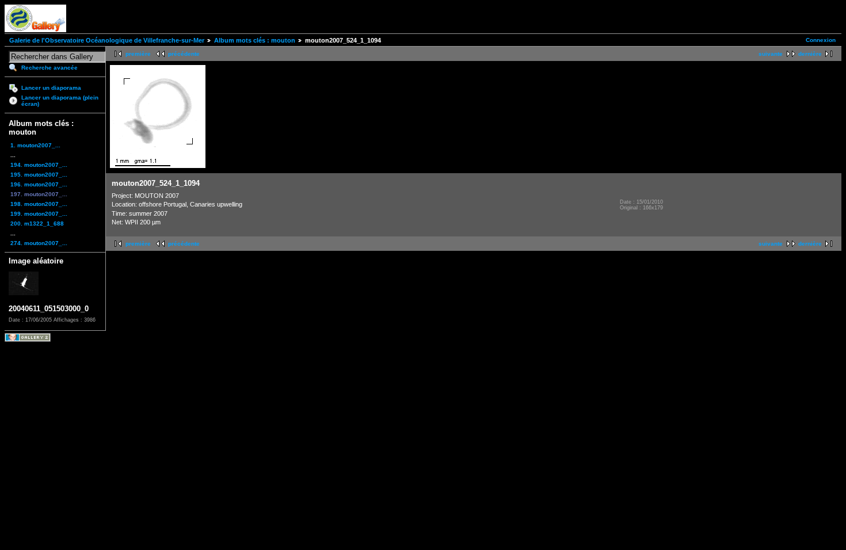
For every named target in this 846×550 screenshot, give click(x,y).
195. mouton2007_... (38, 174)
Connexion (821, 40)
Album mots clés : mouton (254, 40)
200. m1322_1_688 (37, 223)
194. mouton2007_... (38, 165)
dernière (810, 54)
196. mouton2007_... (38, 184)
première (138, 54)
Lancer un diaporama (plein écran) (59, 100)
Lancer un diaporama (51, 88)
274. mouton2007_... (38, 243)
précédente (184, 54)
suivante (771, 54)
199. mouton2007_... (38, 214)
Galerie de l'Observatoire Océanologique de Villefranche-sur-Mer (106, 40)
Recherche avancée (49, 67)
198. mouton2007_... (38, 204)
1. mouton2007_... (35, 145)
